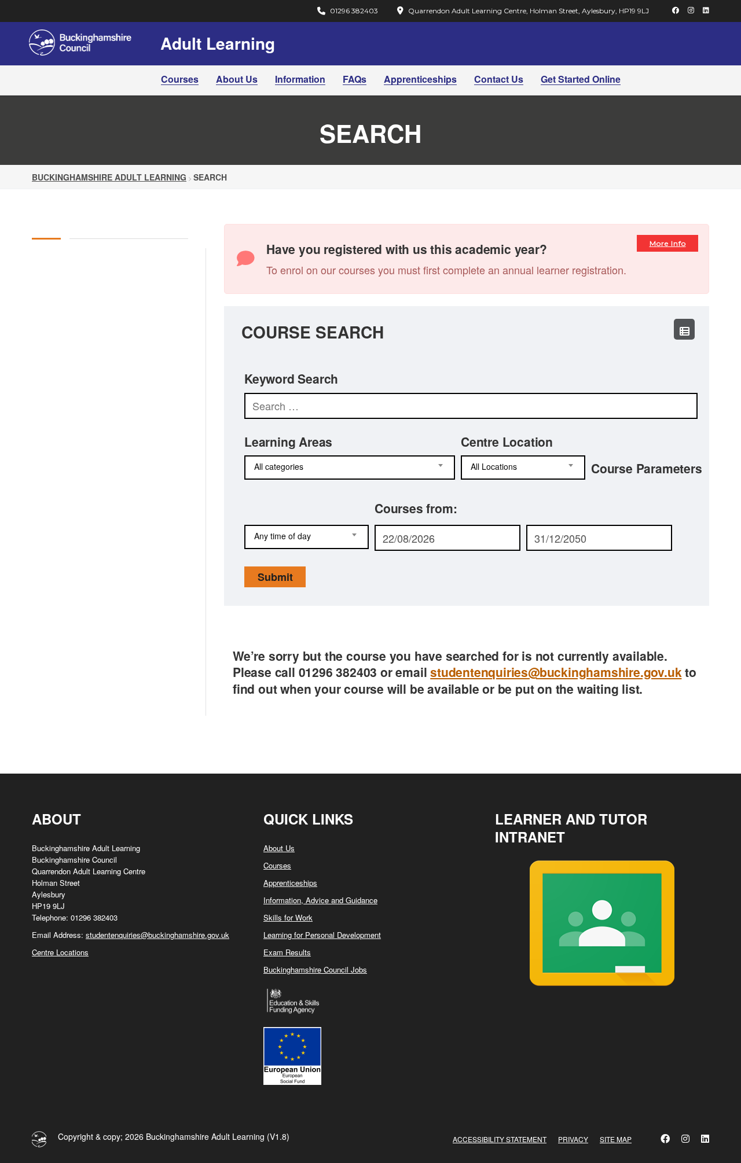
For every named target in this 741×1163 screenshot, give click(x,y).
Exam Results (287, 952)
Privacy (573, 1139)
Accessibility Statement (499, 1139)
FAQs (354, 79)
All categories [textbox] (278, 466)
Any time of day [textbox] (282, 536)
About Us (237, 79)
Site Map (616, 1139)
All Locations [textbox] (494, 466)
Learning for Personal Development (322, 934)
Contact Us (498, 79)
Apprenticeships (420, 79)
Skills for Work (288, 917)
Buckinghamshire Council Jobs (315, 969)
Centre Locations (60, 952)
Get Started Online (581, 79)
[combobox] (349, 467)
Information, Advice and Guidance (320, 900)
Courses (180, 79)
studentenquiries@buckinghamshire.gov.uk (555, 671)
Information (300, 79)
